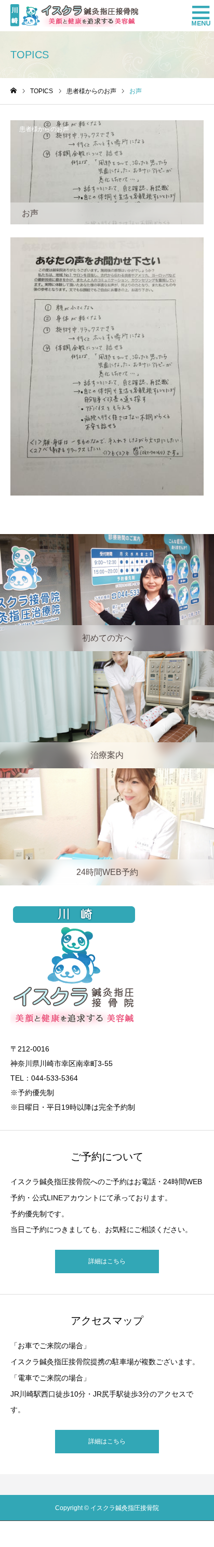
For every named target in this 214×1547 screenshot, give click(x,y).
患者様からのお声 (44, 129)
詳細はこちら (107, 1261)
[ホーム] (13, 90)
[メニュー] (198, 15)
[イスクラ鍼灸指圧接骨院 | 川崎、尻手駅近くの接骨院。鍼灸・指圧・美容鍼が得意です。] (74, 15)
